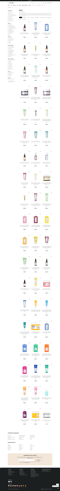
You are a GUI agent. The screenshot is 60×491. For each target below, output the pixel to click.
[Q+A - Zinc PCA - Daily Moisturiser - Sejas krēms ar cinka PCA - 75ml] (36, 135)
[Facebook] (9, 481)
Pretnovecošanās (42, 17)
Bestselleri (39, 5)
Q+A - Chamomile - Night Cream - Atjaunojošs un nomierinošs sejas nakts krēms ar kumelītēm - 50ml (46, 98)
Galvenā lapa (9, 7)
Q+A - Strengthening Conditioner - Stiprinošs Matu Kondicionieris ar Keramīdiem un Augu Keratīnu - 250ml (46, 376)
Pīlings (29, 17)
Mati (17, 5)
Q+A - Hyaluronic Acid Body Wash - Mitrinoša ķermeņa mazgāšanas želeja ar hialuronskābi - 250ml (36, 205)
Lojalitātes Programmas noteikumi (35, 475)
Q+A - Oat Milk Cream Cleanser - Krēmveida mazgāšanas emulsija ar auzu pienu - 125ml (35, 183)
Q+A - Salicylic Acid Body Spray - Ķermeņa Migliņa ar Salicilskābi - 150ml (46, 333)
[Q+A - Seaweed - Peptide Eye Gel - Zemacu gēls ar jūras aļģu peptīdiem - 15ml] (36, 113)
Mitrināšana (24, 17)
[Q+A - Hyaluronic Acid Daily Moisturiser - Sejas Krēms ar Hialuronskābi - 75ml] (25, 176)
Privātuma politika (33, 471)
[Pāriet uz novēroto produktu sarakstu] (47, 2)
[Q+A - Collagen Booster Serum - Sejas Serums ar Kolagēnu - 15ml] (25, 282)
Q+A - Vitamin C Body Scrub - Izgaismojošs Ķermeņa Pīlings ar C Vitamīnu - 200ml (35, 333)
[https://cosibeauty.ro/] (25, 485)
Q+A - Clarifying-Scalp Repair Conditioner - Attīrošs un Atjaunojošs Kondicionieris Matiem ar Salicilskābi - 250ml (36, 376)
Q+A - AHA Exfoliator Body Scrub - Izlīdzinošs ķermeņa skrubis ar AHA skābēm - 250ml (46, 205)
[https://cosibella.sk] (17, 485)
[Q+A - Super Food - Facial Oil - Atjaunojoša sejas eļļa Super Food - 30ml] (47, 69)
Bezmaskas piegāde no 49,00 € (30, 0)
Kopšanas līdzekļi (24, 5)
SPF (42, 5)
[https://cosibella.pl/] (9, 485)
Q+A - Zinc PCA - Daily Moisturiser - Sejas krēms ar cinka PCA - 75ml (35, 141)
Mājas (20, 5)
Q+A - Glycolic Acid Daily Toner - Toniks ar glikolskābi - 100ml (47, 162)
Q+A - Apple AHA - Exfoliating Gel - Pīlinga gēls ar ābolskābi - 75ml (24, 119)
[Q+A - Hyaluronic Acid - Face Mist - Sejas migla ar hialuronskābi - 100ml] (36, 156)
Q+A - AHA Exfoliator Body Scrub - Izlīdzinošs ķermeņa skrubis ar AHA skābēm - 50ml (24, 268)
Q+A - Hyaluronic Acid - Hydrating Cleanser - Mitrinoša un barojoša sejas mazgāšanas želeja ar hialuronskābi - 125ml (36, 98)
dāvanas (29, 5)
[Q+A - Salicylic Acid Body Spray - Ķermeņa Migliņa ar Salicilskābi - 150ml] (47, 325)
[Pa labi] (38, 0)
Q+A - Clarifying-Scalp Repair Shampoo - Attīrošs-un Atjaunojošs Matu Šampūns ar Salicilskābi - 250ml (25, 354)
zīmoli (32, 5)
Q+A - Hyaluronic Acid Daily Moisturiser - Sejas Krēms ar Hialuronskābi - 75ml (24, 183)
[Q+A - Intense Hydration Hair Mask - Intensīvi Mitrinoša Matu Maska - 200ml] (36, 413)
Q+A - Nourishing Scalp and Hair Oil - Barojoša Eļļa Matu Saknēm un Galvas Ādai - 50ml (47, 398)
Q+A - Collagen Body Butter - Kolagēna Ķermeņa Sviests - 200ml (46, 289)
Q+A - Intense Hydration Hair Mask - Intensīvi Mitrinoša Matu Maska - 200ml (35, 420)
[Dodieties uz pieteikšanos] (45, 2)
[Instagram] (11, 481)
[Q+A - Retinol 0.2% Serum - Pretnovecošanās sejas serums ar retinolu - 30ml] (47, 261)
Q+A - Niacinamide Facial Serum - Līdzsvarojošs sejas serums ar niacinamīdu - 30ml (35, 268)
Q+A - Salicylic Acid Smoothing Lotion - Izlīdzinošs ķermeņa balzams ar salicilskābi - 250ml (47, 34)
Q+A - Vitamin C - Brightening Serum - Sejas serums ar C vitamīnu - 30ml (25, 162)
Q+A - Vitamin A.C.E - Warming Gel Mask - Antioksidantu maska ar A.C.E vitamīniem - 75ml (24, 142)
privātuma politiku (27, 462)
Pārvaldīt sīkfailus (33, 476)
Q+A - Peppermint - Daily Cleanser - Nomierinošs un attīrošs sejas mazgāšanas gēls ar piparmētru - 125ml (35, 76)
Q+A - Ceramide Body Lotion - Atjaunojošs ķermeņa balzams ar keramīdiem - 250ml (46, 226)
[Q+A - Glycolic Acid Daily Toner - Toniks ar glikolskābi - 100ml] (47, 156)
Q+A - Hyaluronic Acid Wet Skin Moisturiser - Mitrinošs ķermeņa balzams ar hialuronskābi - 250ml (35, 226)
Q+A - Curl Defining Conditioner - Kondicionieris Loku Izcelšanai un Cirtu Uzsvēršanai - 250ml (35, 398)
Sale (44, 5)
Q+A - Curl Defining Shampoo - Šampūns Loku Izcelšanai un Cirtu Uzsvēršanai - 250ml (24, 376)
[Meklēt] (43, 3)
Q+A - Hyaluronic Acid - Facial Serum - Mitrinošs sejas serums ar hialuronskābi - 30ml (25, 55)
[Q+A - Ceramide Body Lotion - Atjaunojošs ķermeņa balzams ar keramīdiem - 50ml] (36, 240)
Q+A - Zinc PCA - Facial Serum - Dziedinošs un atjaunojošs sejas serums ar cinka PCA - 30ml (25, 76)
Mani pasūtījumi (21, 471)
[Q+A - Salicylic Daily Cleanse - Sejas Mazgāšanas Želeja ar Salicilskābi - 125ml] (25, 303)
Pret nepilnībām (49, 17)
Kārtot (20, 19)
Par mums (9, 470)
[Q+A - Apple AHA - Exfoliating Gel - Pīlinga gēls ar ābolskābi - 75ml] (25, 113)
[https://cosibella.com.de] (19, 485)
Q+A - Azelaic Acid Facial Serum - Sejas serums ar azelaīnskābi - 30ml (24, 33)
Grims (8, 5)
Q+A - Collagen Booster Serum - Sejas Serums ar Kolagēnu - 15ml (25, 289)
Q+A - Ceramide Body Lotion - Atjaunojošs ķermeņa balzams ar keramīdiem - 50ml (35, 247)
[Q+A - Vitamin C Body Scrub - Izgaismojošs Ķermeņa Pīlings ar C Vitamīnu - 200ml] (36, 325)
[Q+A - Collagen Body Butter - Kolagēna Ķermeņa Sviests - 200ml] (47, 282)
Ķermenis (14, 5)
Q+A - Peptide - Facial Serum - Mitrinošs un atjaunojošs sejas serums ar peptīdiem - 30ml (47, 55)
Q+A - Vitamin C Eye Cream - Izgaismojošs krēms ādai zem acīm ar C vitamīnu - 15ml (25, 205)
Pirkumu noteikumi (33, 470)
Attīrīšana (32, 17)
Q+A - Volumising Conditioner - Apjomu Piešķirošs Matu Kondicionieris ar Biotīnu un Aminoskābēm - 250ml (25, 398)
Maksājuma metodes (10, 471)
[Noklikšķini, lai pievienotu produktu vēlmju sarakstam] (29, 21)
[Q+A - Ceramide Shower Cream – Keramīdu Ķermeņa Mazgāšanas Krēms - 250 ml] (36, 282)
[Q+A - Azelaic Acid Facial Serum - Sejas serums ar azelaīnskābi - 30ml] (25, 26)
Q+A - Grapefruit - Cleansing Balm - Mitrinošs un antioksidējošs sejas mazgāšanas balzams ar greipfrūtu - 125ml (46, 120)
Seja (11, 5)
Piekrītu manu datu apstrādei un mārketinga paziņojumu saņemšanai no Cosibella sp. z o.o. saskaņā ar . (30, 462)
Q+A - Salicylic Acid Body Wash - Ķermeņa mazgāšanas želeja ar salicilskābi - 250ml (36, 34)
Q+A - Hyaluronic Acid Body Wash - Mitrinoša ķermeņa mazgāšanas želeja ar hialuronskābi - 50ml (47, 247)
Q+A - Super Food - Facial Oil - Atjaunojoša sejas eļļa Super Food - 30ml (46, 76)
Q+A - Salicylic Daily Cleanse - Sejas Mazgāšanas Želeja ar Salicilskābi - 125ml (24, 311)
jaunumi (36, 5)
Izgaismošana (37, 17)
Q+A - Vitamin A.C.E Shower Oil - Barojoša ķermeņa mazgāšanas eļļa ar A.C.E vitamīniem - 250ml (25, 226)
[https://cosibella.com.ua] (11, 485)
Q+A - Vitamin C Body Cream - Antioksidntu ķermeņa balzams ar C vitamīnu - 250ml (24, 247)
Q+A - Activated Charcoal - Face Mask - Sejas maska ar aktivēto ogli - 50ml (25, 97)
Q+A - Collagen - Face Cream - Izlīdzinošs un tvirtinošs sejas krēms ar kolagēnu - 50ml (47, 420)
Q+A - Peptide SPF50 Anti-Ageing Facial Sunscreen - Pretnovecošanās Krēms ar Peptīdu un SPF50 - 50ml (35, 311)
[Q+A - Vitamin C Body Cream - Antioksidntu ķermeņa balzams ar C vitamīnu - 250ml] (25, 240)
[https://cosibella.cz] (13, 485)
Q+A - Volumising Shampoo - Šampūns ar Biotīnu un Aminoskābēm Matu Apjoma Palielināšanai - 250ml (47, 354)
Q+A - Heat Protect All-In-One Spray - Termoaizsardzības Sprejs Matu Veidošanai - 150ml (25, 420)
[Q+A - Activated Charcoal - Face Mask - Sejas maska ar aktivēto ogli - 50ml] (25, 91)
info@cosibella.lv (46, 470)
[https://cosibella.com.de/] (21, 485)
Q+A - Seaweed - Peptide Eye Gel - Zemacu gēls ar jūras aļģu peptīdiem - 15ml (36, 120)
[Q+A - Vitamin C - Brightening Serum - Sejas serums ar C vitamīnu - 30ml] (25, 156)
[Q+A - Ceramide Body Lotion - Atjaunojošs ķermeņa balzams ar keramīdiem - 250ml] (47, 219)
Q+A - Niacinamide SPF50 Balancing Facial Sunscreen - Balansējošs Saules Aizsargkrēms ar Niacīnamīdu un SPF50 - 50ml (24, 333)
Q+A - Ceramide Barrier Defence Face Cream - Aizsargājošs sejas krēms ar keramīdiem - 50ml (47, 183)
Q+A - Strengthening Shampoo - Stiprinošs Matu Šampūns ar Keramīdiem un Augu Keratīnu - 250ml (35, 354)
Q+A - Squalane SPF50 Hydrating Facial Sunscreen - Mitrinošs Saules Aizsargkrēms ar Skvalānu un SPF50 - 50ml (47, 311)
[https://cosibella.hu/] (15, 485)
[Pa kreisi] (21, 0)
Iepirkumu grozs (22, 470)
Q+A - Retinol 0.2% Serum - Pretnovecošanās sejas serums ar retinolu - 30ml (46, 268)
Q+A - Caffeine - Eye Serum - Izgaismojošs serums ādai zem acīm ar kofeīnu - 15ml (36, 55)
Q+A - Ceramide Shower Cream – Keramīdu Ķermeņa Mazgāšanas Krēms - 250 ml (35, 289)
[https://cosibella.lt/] (23, 485)
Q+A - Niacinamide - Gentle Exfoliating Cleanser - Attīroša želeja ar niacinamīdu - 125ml (47, 142)
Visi (21, 17)
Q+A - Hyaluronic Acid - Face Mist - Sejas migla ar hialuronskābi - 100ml (35, 162)
